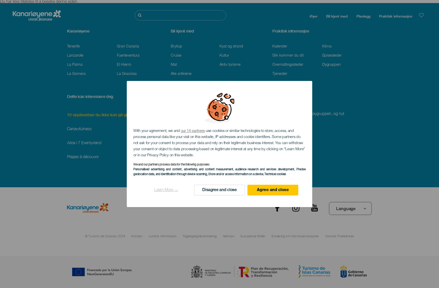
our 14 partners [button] (193, 131)
